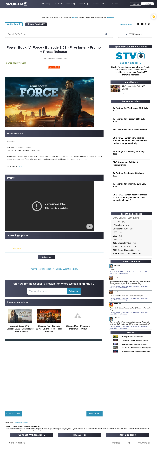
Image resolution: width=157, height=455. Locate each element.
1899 (115, 236)
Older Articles (94, 413)
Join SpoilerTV (37, 24)
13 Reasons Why (120, 229)
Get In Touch (13, 24)
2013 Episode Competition (125, 253)
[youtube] (142, 24)
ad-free (74, 17)
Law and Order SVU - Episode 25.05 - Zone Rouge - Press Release (20, 329)
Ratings (105, 4)
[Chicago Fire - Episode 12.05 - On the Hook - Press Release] (49, 323)
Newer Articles (13, 413)
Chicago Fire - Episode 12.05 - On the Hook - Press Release (49, 329)
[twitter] (138, 24)
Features (95, 4)
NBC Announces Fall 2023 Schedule (130, 130)
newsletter (111, 17)
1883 (115, 232)
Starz (22, 166)
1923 (115, 239)
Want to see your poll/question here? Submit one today (54, 269)
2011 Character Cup (122, 246)
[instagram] (145, 24)
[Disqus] (54, 373)
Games (115, 4)
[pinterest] (149, 24)
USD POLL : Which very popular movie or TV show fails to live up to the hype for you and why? (130, 140)
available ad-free (140, 67)
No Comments (46, 257)
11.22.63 (116, 222)
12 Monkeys (118, 225)
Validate (148, 4)
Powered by (9, 248)
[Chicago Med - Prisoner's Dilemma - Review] (78, 323)
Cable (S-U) (83, 4)
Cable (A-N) (70, 4)
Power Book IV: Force (16, 63)
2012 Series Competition (124, 250)
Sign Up (136, 4)
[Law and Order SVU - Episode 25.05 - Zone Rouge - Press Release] (20, 323)
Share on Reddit (53, 67)
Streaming (46, 4)
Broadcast (58, 4)
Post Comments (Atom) (21, 422)
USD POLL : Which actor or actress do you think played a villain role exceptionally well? (130, 197)
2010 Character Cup (122, 243)
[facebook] (135, 24)
